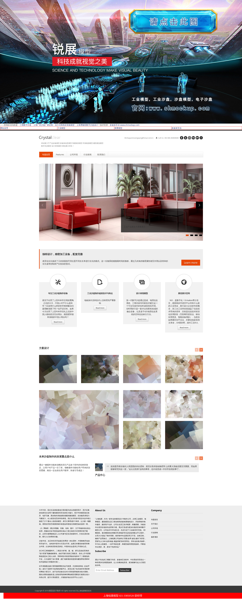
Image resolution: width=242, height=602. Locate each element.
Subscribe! (125, 570)
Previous (42, 205)
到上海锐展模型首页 (83, 591)
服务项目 (58, 282)
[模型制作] (50, 138)
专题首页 (154, 519)
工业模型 (61, 128)
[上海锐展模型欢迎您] (121, 61)
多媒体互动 (176, 128)
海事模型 (118, 128)
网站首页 (4, 128)
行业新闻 (154, 532)
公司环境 (154, 528)
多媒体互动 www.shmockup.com (124, 125)
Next (199, 205)
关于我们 (154, 524)
